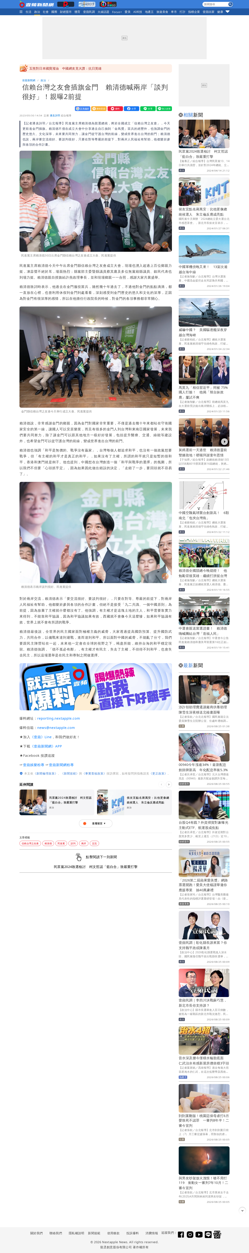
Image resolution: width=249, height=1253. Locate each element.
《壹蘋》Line (41, 737)
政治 (37, 12)
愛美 (128, 12)
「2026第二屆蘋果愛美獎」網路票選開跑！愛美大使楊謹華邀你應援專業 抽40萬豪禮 (203, 885)
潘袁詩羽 (55, 115)
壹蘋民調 (89, 12)
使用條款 (113, 1233)
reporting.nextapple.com (58, 718)
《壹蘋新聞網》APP (46, 746)
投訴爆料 (132, 1233)
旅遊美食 (162, 12)
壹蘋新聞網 (28, 80)
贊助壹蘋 (98, 108)
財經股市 (66, 12)
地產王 (149, 12)
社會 (46, 12)
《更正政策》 (158, 773)
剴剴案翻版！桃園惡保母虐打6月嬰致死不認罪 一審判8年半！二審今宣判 (204, 1120)
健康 (220, 12)
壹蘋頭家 (209, 12)
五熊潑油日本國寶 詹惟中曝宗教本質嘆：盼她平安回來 (70, 68)
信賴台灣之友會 (30, 843)
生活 (29, 12)
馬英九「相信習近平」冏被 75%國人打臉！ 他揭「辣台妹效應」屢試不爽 (203, 392)
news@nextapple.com (56, 727)
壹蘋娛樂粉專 (33, 765)
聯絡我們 (55, 1233)
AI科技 (137, 12)
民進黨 (61, 843)
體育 (77, 12)
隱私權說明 (75, 1233)
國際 (54, 12)
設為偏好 (82, 108)
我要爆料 (114, 108)
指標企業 (194, 12)
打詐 (182, 12)
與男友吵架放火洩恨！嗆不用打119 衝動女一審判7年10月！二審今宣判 (203, 1183)
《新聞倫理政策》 (45, 773)
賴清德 (48, 843)
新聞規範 (94, 1233)
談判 (73, 843)
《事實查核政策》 (94, 773)
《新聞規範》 (70, 773)
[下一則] (169, 784)
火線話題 (103, 12)
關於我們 (36, 1233)
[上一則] (161, 784)
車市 (174, 12)
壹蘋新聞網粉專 (61, 765)
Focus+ (117, 12)
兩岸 (83, 843)
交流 (94, 843)
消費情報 (152, 1233)
